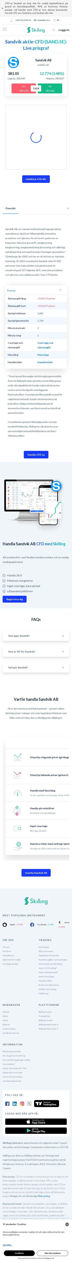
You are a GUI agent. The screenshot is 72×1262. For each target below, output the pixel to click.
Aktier (5, 1016)
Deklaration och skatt (12, 1072)
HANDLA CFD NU (36, 179)
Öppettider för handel (49, 955)
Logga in (64, 29)
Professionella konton (49, 985)
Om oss (6, 947)
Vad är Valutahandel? (48, 972)
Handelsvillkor (45, 980)
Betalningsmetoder (12, 1051)
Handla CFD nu (36, 454)
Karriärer (7, 951)
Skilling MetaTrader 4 (48, 1024)
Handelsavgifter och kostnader (53, 959)
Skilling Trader (45, 1012)
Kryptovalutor (9, 1028)
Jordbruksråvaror (11, 1033)
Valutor (6, 1012)
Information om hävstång (50, 964)
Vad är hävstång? (46, 976)
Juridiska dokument (12, 1081)
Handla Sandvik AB (36, 872)
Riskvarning (44, 1196)
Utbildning (43, 993)
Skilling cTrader (46, 1020)
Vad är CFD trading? (48, 968)
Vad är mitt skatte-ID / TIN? (15, 1068)
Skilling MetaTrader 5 (48, 1028)
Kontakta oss (44, 20)
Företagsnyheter (11, 964)
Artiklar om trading (47, 989)
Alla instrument (46, 951)
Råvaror (6, 1024)
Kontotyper (44, 947)
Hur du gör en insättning (14, 1055)
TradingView (44, 1016)
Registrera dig (14, 599)
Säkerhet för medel (12, 959)
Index (5, 1020)
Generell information (13, 1076)
